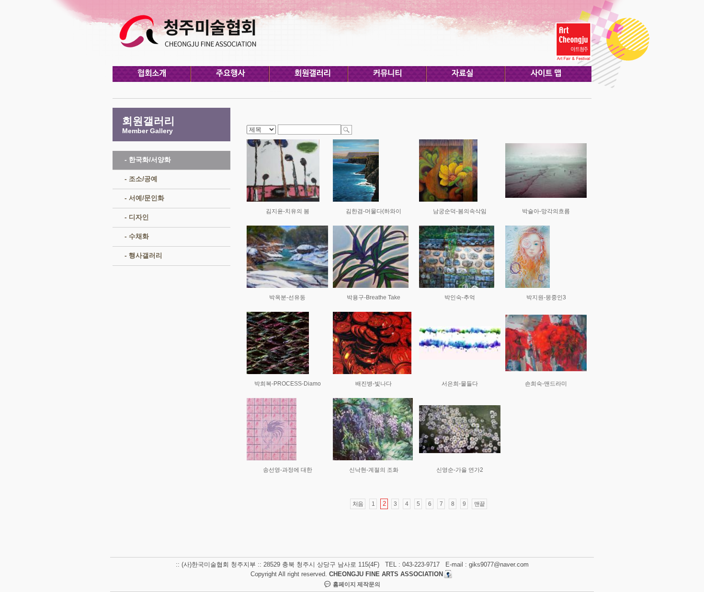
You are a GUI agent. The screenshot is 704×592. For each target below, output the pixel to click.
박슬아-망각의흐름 (546, 211)
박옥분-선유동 (287, 297)
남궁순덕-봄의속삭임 (460, 211)
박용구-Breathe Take (373, 297)
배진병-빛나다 (373, 383)
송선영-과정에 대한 (287, 470)
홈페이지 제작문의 (355, 584)
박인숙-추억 (459, 297)
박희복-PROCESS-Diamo (287, 383)
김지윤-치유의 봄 (287, 211)
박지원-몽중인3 (546, 297)
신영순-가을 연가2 (459, 470)
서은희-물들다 (460, 383)
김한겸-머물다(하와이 (373, 211)
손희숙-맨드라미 (546, 383)
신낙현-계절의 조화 (373, 470)
